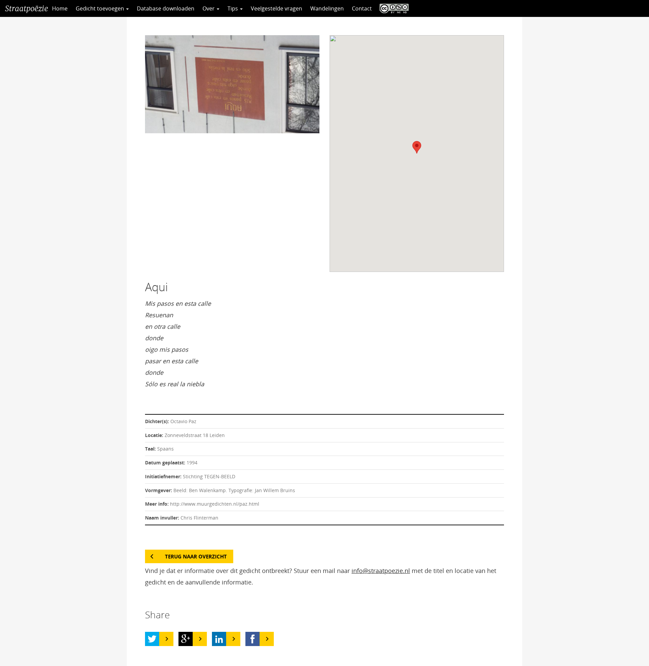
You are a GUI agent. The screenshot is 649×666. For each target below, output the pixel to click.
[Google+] (185, 639)
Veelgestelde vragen (276, 8)
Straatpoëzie (26, 8)
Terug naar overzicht (196, 556)
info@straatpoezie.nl (381, 571)
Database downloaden (165, 8)
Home (60, 8)
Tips (233, 8)
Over (209, 8)
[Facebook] (252, 639)
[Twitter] (152, 639)
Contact (362, 8)
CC (392, 8)
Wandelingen (327, 8)
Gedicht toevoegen (100, 8)
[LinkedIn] (219, 639)
